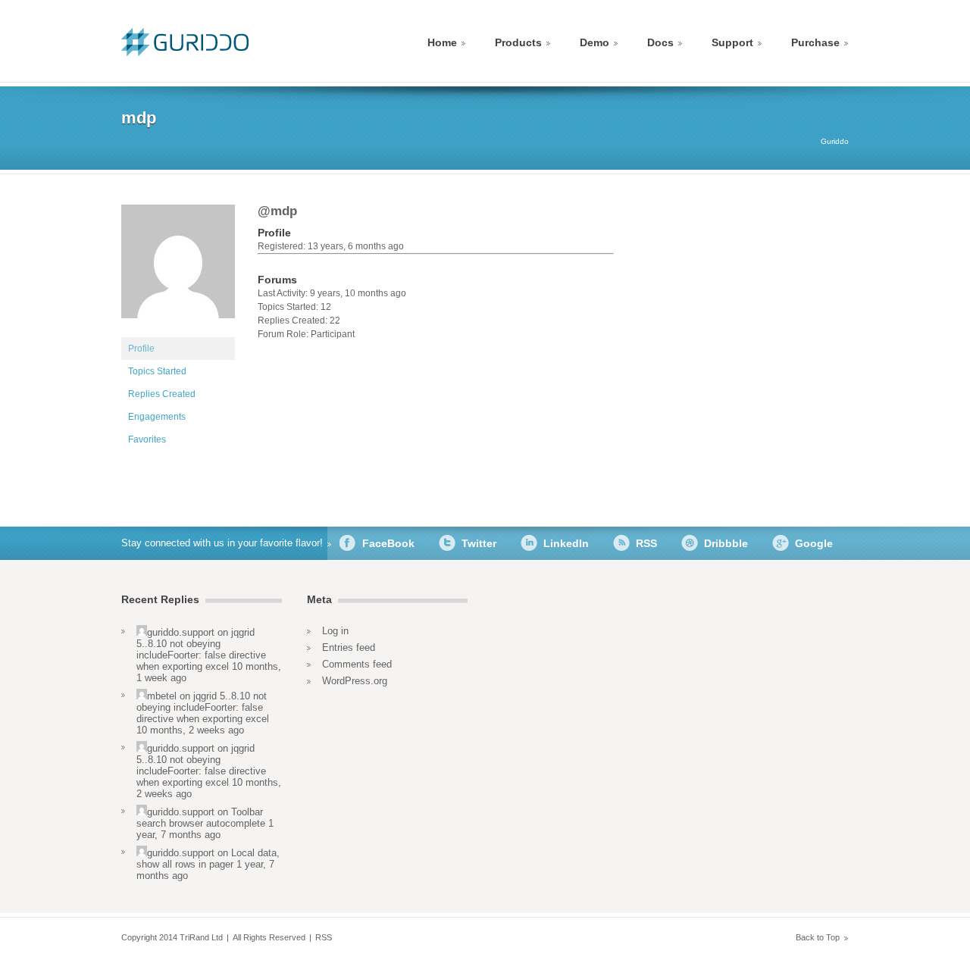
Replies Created (162, 394)
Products (518, 42)
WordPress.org (354, 680)
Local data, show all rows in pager (208, 858)
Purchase (815, 42)
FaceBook (388, 543)
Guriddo (835, 141)
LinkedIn (566, 543)
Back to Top (818, 937)
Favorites (147, 439)
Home (442, 42)
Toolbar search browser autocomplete (200, 817)
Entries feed (348, 647)
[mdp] (178, 330)
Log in (335, 630)
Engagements (157, 416)
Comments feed (357, 664)
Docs (660, 42)
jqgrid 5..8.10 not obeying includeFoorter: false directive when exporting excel (201, 649)
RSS (646, 543)
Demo (594, 42)
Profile (141, 348)
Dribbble (726, 543)
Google (814, 543)
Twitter (479, 543)
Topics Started (157, 371)
